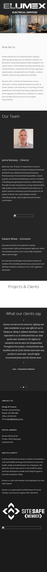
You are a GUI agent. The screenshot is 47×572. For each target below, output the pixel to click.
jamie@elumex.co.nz (15, 419)
